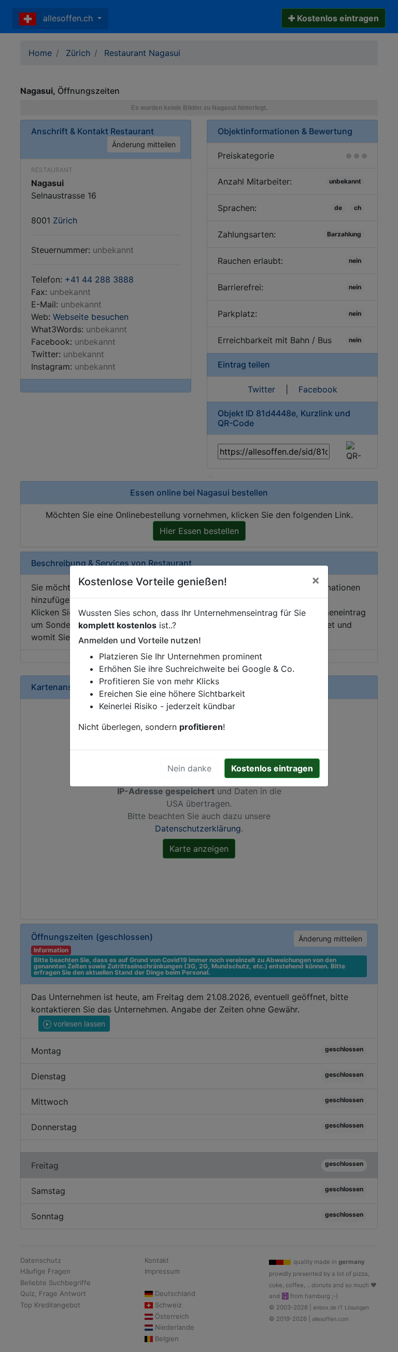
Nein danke (189, 768)
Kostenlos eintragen (272, 768)
